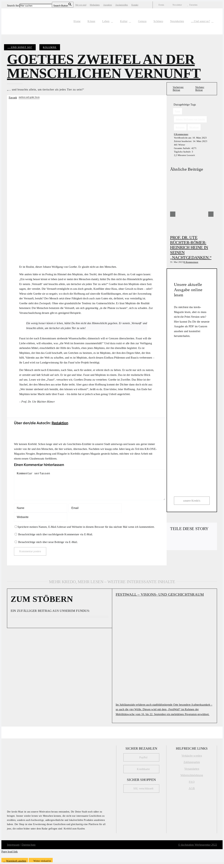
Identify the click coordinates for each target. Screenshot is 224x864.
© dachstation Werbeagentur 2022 (197, 844)
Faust (177, 111)
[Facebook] (173, 539)
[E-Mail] (190, 544)
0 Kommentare (181, 134)
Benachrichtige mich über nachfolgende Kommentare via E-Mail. (55, 534)
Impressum (13, 844)
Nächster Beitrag (199, 88)
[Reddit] (184, 539)
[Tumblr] (207, 539)
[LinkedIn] (190, 539)
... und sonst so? (20, 47)
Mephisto (194, 127)
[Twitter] (178, 539)
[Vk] (178, 544)
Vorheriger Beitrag (178, 88)
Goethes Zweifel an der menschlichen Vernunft (104, 66)
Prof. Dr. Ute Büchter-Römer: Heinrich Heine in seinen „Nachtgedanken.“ (190, 247)
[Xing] (184, 544)
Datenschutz (29, 844)
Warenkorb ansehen (16, 861)
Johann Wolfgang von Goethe (190, 119)
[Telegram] (201, 539)
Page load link (9, 851)
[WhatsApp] (195, 539)
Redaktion (60, 423)
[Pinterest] (173, 544)
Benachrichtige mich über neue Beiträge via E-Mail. (48, 542)
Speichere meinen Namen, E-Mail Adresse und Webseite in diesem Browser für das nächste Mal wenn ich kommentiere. (86, 526)
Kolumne (50, 47)
